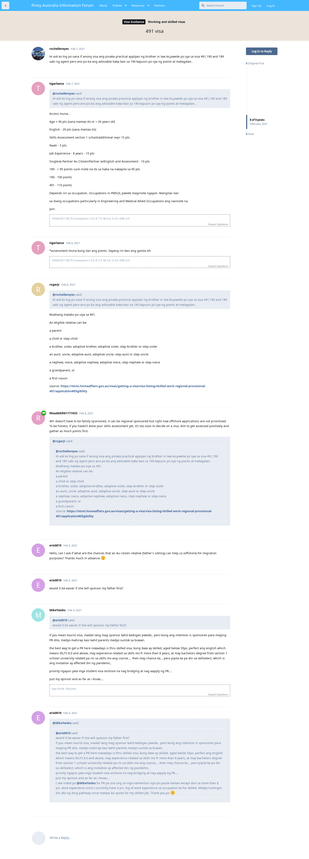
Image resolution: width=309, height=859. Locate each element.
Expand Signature (218, 224)
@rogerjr (59, 441)
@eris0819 (60, 620)
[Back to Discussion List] (5, 5)
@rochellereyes (64, 93)
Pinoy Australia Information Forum (63, 5)
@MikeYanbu (62, 723)
